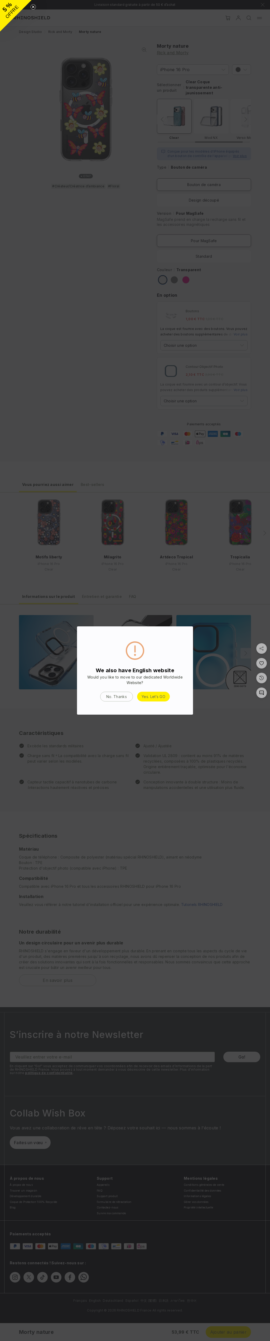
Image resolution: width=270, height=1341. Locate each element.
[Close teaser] (33, 6)
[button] (16, 16)
